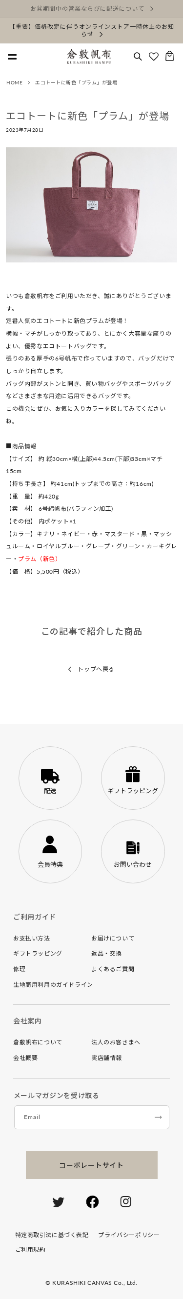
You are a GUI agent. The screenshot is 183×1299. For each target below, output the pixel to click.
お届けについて (112, 938)
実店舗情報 (106, 1057)
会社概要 (25, 1057)
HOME (14, 82)
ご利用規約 (30, 1249)
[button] (138, 57)
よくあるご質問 (112, 969)
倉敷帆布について (37, 1042)
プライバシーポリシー (129, 1235)
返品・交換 (106, 953)
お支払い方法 (31, 938)
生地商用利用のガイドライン (53, 984)
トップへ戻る (95, 669)
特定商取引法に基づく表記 (52, 1235)
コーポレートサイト (91, 1165)
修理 (19, 969)
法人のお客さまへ (116, 1042)
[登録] (158, 1117)
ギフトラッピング (37, 953)
